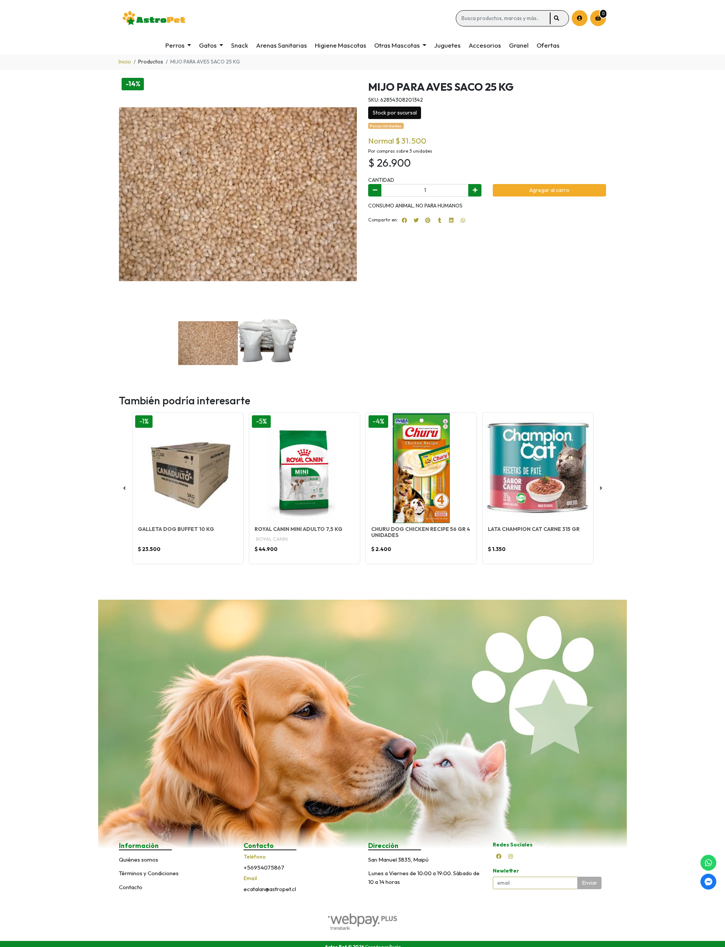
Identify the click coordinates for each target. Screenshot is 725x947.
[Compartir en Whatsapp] (463, 220)
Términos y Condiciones (149, 873)
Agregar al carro (549, 190)
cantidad (381, 179)
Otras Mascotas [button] (397, 45)
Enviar (589, 882)
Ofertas (548, 45)
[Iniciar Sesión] (580, 18)
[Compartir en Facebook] (404, 220)
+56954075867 (264, 867)
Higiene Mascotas (340, 45)
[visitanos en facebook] (499, 856)
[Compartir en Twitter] (416, 220)
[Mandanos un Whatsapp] (708, 863)
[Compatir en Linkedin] (451, 220)
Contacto (130, 887)
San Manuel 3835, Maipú (398, 859)
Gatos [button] (208, 45)
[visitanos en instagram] (510, 856)
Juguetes (447, 45)
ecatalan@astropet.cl (270, 889)
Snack (239, 45)
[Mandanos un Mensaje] (708, 882)
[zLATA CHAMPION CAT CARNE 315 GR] (538, 468)
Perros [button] (175, 45)
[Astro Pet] (286, 18)
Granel (519, 45)
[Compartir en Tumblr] (439, 220)
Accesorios (485, 45)
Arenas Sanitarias (281, 45)
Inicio (125, 61)
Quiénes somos (138, 859)
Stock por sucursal (395, 112)
